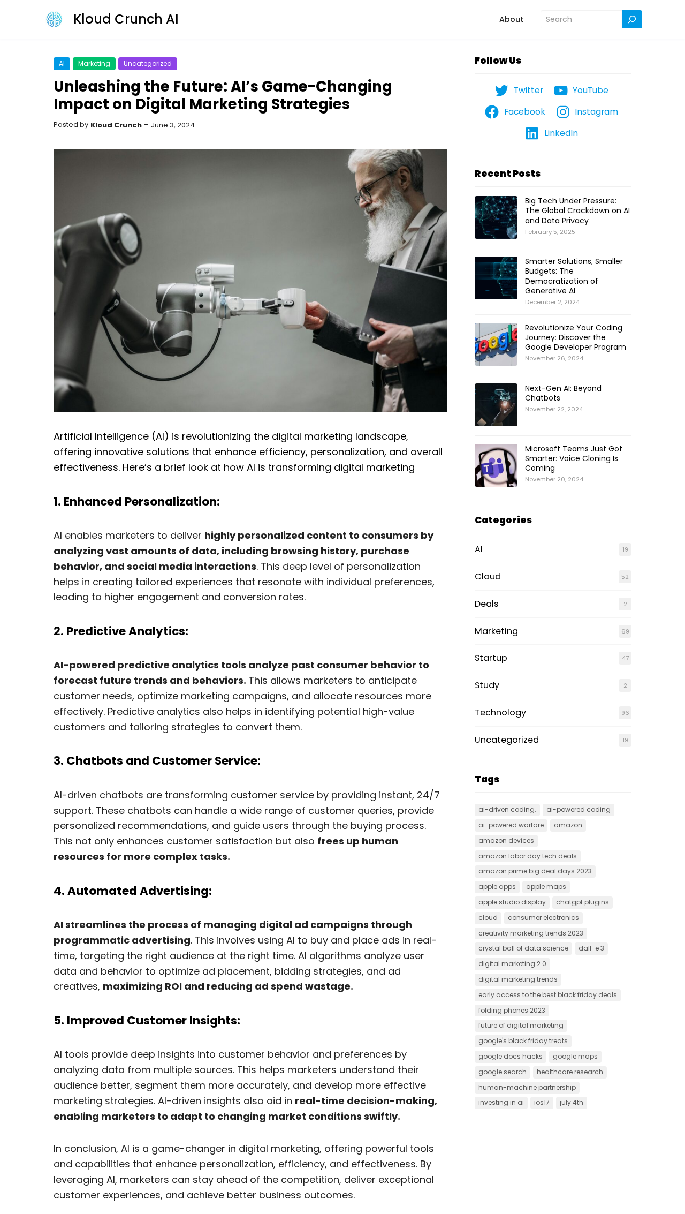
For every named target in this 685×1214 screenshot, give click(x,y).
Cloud (488, 576)
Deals (486, 604)
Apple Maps (546, 886)
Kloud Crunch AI (126, 19)
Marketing (94, 63)
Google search (502, 1071)
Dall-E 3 (591, 948)
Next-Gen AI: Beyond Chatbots (563, 393)
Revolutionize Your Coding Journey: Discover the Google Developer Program (575, 337)
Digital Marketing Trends (518, 979)
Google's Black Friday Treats (523, 1040)
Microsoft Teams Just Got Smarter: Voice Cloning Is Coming (573, 458)
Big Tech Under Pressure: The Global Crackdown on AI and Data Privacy (577, 210)
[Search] (632, 19)
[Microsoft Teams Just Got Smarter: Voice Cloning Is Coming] (496, 466)
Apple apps (497, 886)
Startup (491, 658)
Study (487, 685)
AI (62, 63)
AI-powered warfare (511, 825)
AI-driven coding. (507, 809)
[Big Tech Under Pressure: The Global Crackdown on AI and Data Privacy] (496, 218)
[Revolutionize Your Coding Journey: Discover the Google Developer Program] (496, 345)
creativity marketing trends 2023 (530, 933)
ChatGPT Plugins (582, 902)
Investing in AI (501, 1102)
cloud (488, 917)
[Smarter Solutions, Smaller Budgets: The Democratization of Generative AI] (496, 278)
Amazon (568, 825)
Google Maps (575, 1056)
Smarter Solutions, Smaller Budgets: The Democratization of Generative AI (574, 276)
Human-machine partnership (527, 1087)
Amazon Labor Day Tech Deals (527, 856)
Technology (500, 712)
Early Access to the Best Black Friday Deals (547, 994)
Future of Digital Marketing (521, 1025)
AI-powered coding (578, 809)
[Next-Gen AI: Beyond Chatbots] (496, 405)
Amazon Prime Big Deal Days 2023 (535, 871)
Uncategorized (148, 63)
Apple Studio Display (512, 902)
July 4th (571, 1102)
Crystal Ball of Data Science (523, 948)
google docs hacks (510, 1056)
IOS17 (542, 1102)
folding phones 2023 (511, 1010)
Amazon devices (506, 840)
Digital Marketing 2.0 (512, 963)
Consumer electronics (543, 917)
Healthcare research (570, 1071)
